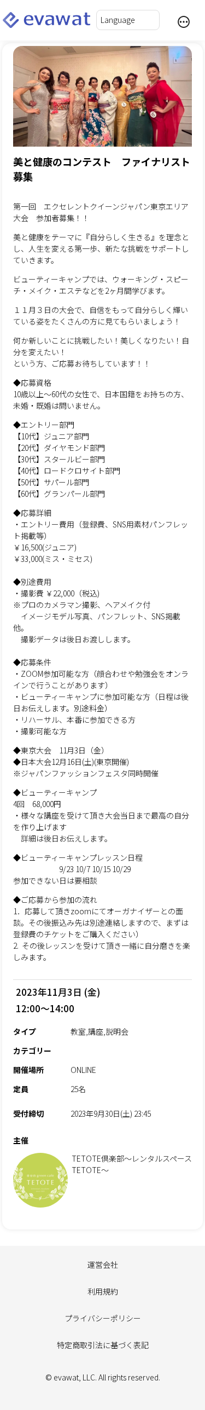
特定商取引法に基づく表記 (103, 1344)
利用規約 (102, 1291)
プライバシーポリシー (103, 1318)
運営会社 (102, 1264)
